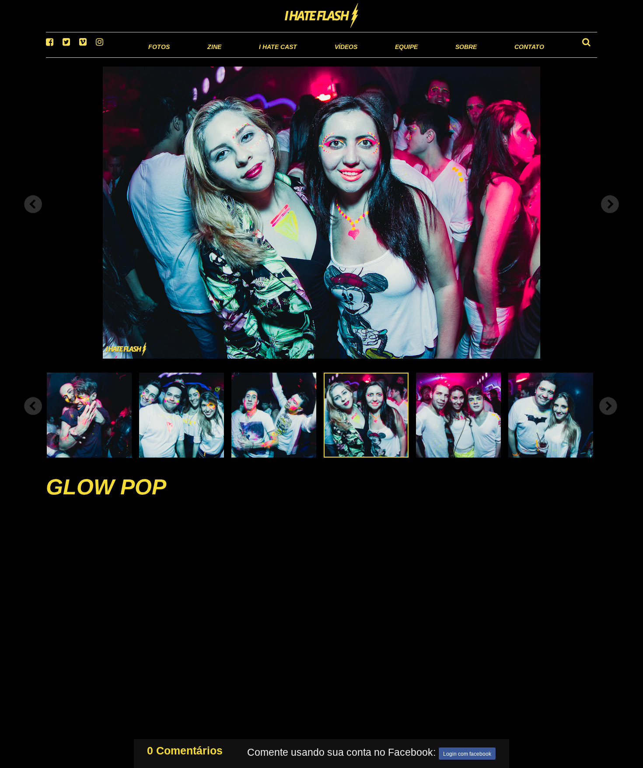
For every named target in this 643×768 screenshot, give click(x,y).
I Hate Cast (231, 57)
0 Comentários (185, 749)
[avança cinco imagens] (33, 417)
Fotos (98, 57)
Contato (521, 57)
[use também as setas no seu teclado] (33, 215)
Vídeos (312, 57)
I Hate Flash (322, 16)
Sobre (448, 57)
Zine (158, 57)
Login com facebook (467, 752)
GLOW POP (106, 498)
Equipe (381, 57)
